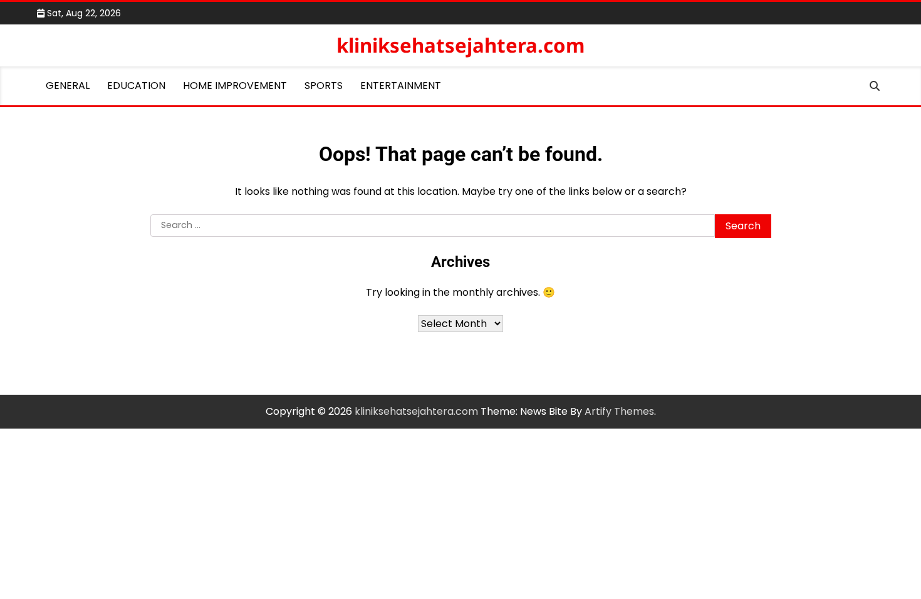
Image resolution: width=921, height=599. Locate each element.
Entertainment (400, 85)
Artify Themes (619, 411)
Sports (323, 85)
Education (136, 85)
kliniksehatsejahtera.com (460, 45)
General (68, 85)
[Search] (874, 85)
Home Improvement (235, 85)
